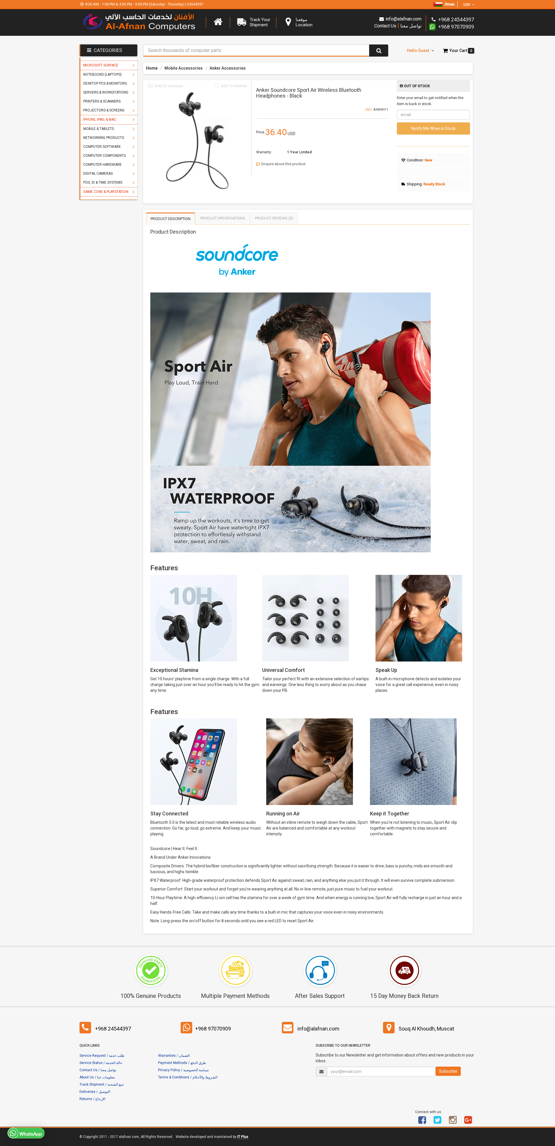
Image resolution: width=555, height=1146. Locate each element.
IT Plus (242, 1137)
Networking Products (103, 138)
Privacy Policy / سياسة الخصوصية (183, 1070)
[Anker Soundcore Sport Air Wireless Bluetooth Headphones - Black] (197, 140)
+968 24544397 (113, 1029)
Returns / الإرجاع (92, 1099)
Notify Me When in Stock (433, 128)
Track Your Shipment (260, 22)
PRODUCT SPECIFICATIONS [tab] (222, 218)
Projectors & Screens (103, 110)
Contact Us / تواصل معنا (97, 1070)
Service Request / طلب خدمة (102, 1056)
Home (152, 68)
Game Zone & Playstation (105, 192)
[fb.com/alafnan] (422, 1122)
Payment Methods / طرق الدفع (182, 1063)
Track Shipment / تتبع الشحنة (101, 1084)
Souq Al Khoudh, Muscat (426, 1029)
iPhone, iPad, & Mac (99, 120)
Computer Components (104, 156)
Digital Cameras (98, 174)
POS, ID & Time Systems (102, 182)
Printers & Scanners (102, 101)
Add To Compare (169, 86)
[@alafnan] (437, 1122)
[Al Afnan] (468, 1122)
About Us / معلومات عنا (97, 1077)
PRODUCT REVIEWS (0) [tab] (274, 218)
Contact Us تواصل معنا (397, 25)
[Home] (218, 21)
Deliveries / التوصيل (94, 1092)
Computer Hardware (102, 165)
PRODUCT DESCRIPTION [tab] (170, 219)
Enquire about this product (283, 164)
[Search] (378, 50)
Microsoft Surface (100, 65)
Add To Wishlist (234, 86)
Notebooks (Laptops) (102, 74)
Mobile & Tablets (98, 129)
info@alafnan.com (403, 19)
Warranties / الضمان (174, 1056)
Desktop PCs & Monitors (105, 83)
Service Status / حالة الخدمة (100, 1063)
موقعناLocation (304, 22)
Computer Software (102, 147)
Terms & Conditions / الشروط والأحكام (187, 1077)
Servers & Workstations (105, 92)
